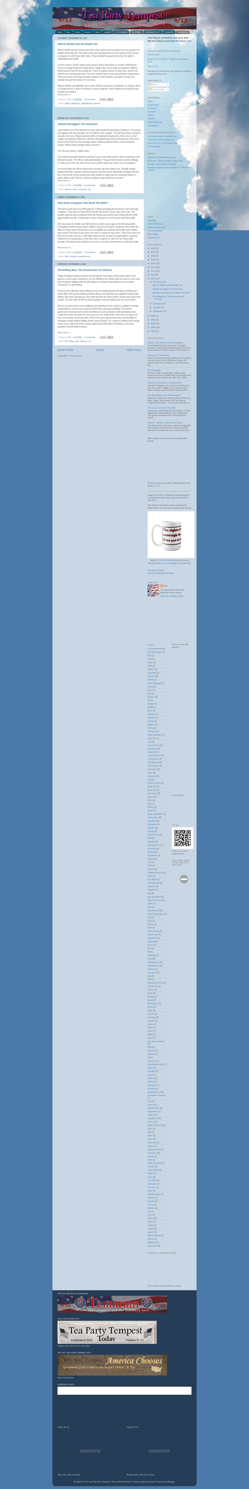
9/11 (149, 655)
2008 (153, 316)
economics (152, 817)
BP (66, 341)
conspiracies (153, 759)
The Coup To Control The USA (162, 408)
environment (153, 835)
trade (150, 1191)
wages (150, 1229)
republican (152, 1118)
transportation (154, 1194)
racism (151, 1105)
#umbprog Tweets (156, 570)
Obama (151, 119)
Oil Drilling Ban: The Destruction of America (85, 270)
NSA (150, 1047)
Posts (154, 84)
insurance (152, 972)
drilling (71, 341)
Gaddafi (151, 890)
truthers (151, 1208)
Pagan (150, 1068)
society (151, 1156)
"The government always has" (161, 140)
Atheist (151, 680)
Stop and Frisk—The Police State (163, 143)
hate (150, 928)
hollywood (152, 938)
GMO (150, 904)
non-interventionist (156, 1041)
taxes (150, 1177)
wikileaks (152, 1242)
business (152, 714)
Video (150, 1222)
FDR (150, 866)
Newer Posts (65, 349)
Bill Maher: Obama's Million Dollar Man (165, 161)
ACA (150, 659)
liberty (150, 1007)
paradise (151, 1071)
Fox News (152, 879)
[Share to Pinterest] (112, 99)
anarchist (152, 673)
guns (150, 921)
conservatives (154, 755)
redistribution (87, 103)
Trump (150, 1204)
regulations (153, 1111)
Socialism (152, 112)
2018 (153, 248)
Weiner (151, 1239)
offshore (83, 341)
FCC (150, 862)
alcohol (151, 669)
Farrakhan (152, 855)
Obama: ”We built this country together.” (166, 343)
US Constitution (121, 32)
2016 (153, 256)
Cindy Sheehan (155, 735)
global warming (154, 900)
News (97, 32)
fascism (151, 859)
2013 (153, 267)
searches (83, 189)
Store (68, 32)
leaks (150, 993)
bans (150, 690)
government (84, 256)
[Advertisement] (99, 112)
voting (150, 1225)
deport (150, 797)
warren (97, 103)
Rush (150, 1129)
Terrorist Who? (154, 146)
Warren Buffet (154, 1235)
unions (151, 1218)
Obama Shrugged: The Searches (78, 124)
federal (151, 869)
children (151, 724)
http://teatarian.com (180, 41)
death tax (152, 786)
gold (149, 907)
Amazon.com (154, 54)
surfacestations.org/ (157, 227)
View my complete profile (172, 596)
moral (150, 1031)
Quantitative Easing (156, 1095)
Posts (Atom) (76, 356)
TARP (150, 1173)
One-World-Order (156, 1064)
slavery (151, 1146)
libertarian (152, 1003)
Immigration (153, 125)
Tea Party (152, 1180)
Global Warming (155, 122)
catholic (151, 718)
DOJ (150, 804)
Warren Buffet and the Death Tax (78, 44)
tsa (89, 189)
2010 (153, 279)
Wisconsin (152, 1246)
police (150, 1075)
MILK (150, 1027)
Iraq (149, 976)
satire (74, 189)
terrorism (152, 1187)
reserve (151, 1122)
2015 (153, 260)
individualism (153, 966)
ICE (149, 948)
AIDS (150, 666)
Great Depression (156, 914)
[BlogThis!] (103, 99)
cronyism (152, 776)
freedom (151, 886)
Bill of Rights (136, 32)
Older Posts (134, 349)
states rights (153, 1170)
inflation (151, 969)
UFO (150, 1215)
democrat (152, 793)
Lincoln (151, 1014)
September (158, 311)
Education (152, 824)
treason (151, 1201)
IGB (149, 959)
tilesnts (186, 560)
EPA (149, 838)
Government (153, 105)
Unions (151, 115)
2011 (153, 275)
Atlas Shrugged (155, 683)
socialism (152, 1153)
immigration (153, 962)
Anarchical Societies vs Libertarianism (165, 383)
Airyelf (152, 1482)
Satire (150, 101)
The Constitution (155, 231)
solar (150, 1160)
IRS (149, 979)
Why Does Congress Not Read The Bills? (83, 202)
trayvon (151, 1198)
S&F (149, 1132)
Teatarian (152, 220)
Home (59, 32)
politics (151, 1082)
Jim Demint (153, 986)
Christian (152, 731)
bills (66, 256)
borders (151, 697)
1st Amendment (155, 649)
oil (89, 341)
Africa (150, 662)
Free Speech (153, 883)
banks (150, 687)
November (158, 304)
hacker (151, 924)
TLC (69, 99)
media (150, 1024)
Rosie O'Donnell (155, 1125)
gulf (77, 341)
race (150, 1101)
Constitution (153, 762)
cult (149, 780)
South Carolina (154, 1163)
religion (151, 1115)
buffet (67, 103)
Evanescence (154, 845)
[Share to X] (106, 99)
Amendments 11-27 (153, 32)
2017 (153, 252)
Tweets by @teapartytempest (161, 573)
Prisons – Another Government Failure (165, 423)
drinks (150, 810)
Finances (87, 32)
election (151, 828)
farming (151, 852)
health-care (153, 935)
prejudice (152, 1085)
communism (153, 745)
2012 (153, 271)
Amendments (154, 238)
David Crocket (154, 783)
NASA (150, 1034)
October (157, 307)
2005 (153, 327)
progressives (153, 1092)
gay (149, 893)
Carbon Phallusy (155, 224)
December (158, 282)
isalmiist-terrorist (155, 983)
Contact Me (169, 32)
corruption (152, 769)
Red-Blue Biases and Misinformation (164, 395)
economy (152, 821)
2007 (153, 320)
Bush (150, 711)
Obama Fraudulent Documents (162, 157)
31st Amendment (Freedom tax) (162, 136)
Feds (150, 876)
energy (151, 831)
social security (154, 1149)
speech (151, 1166)
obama (68, 189)
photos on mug (163, 563)
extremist (152, 848)
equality (151, 842)
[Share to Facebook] (109, 99)
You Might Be (183, 32)
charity (151, 721)
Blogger (171, 1482)
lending (151, 997)
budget (151, 704)
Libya (150, 1010)
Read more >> (64, 95)
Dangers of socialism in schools (162, 164)
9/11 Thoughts (154, 370)
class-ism (152, 738)
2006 (153, 323)
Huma (150, 945)
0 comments (89, 99)
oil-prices (152, 1061)
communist (152, 749)
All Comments (157, 89)
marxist (151, 1021)
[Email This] (101, 99)
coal (149, 742)
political (151, 1078)
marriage (152, 1017)
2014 (153, 263)
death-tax (75, 103)
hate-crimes (153, 931)
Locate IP (107, 32)
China (150, 728)
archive (151, 676)
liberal (150, 1000)
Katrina (151, 990)
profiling (151, 1089)
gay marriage (154, 897)
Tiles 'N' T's (153, 66)
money (135, 53)
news (150, 1038)
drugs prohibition (155, 814)
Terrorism (152, 108)
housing (151, 941)
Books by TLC (154, 486)
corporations (153, 766)
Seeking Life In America (158, 355)
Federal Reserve (155, 872)
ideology (151, 955)
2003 (153, 331)
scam (150, 1139)
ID (149, 952)
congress (73, 256)
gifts (69, 1475)
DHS (150, 800)
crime (150, 773)
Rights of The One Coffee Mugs (164, 560)
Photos (77, 32)
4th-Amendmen (155, 652)
